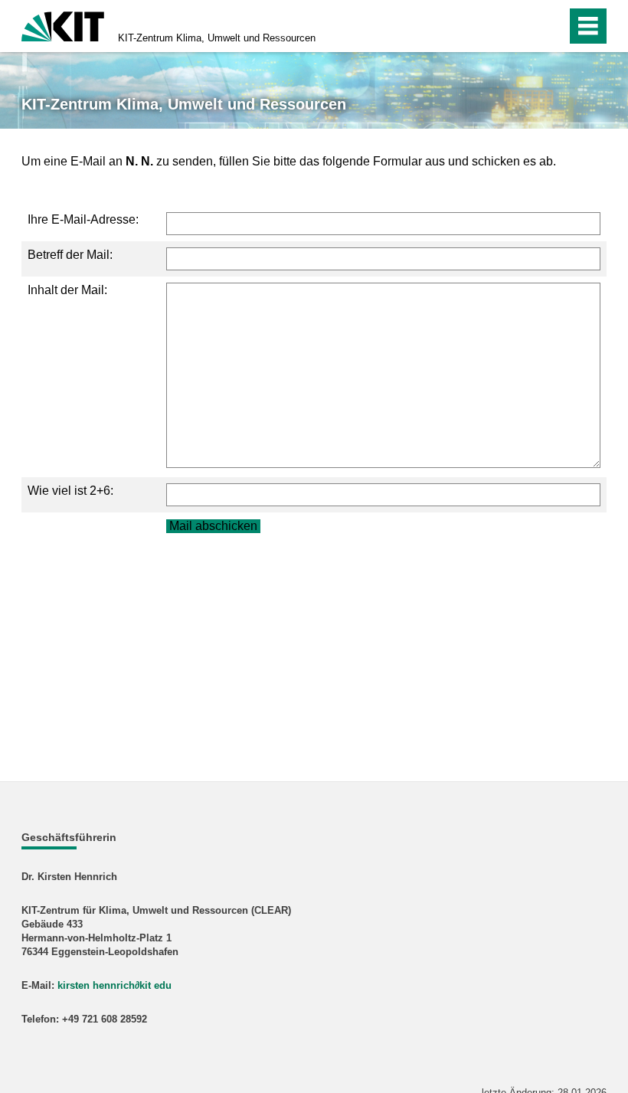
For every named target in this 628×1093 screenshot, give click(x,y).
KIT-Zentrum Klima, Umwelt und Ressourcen (217, 38)
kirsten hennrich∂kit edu (114, 985)
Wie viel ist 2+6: (70, 490)
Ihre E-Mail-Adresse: (83, 219)
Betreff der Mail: (70, 254)
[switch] (522, 26)
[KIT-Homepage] (62, 25)
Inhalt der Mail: (67, 289)
